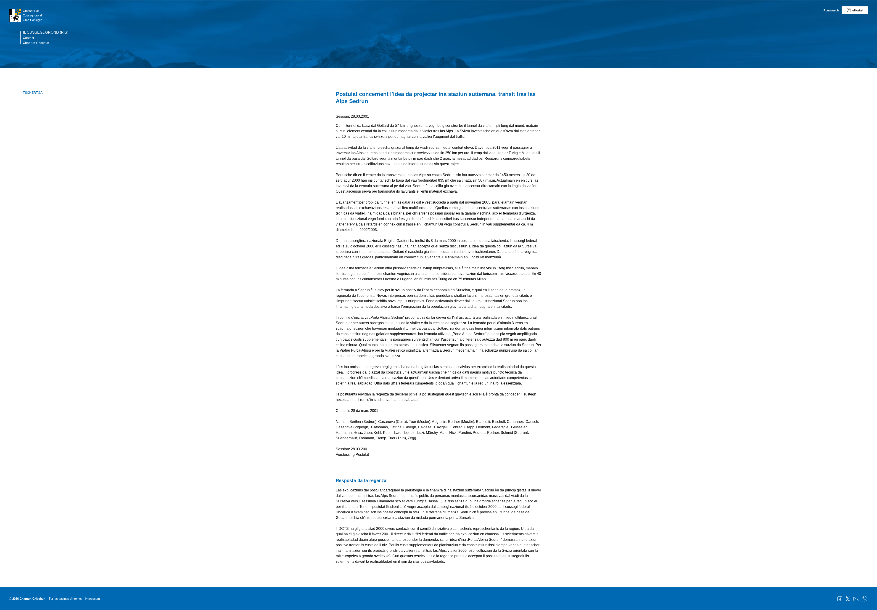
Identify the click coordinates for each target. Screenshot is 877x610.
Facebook (839, 598)
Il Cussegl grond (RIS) (45, 32)
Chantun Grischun (36, 42)
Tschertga (32, 92)
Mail (856, 598)
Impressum (92, 598)
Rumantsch (831, 10)
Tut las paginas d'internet (65, 598)
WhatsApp (864, 598)
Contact (28, 37)
